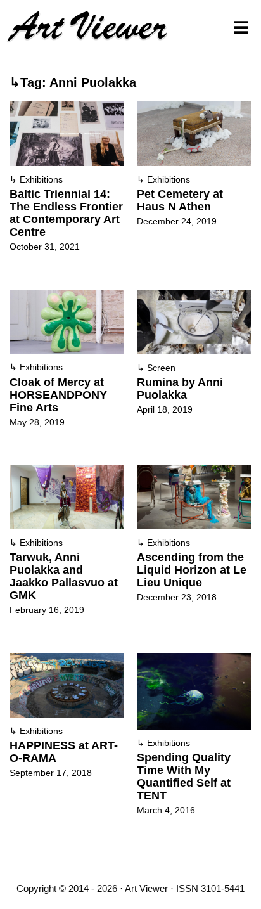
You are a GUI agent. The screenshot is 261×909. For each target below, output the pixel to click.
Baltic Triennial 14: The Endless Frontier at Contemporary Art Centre (66, 213)
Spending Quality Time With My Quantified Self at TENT (184, 776)
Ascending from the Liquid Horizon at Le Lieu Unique (191, 570)
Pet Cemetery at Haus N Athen (180, 200)
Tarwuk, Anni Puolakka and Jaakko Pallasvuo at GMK (64, 576)
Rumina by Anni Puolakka (180, 388)
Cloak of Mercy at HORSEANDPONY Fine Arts (58, 395)
